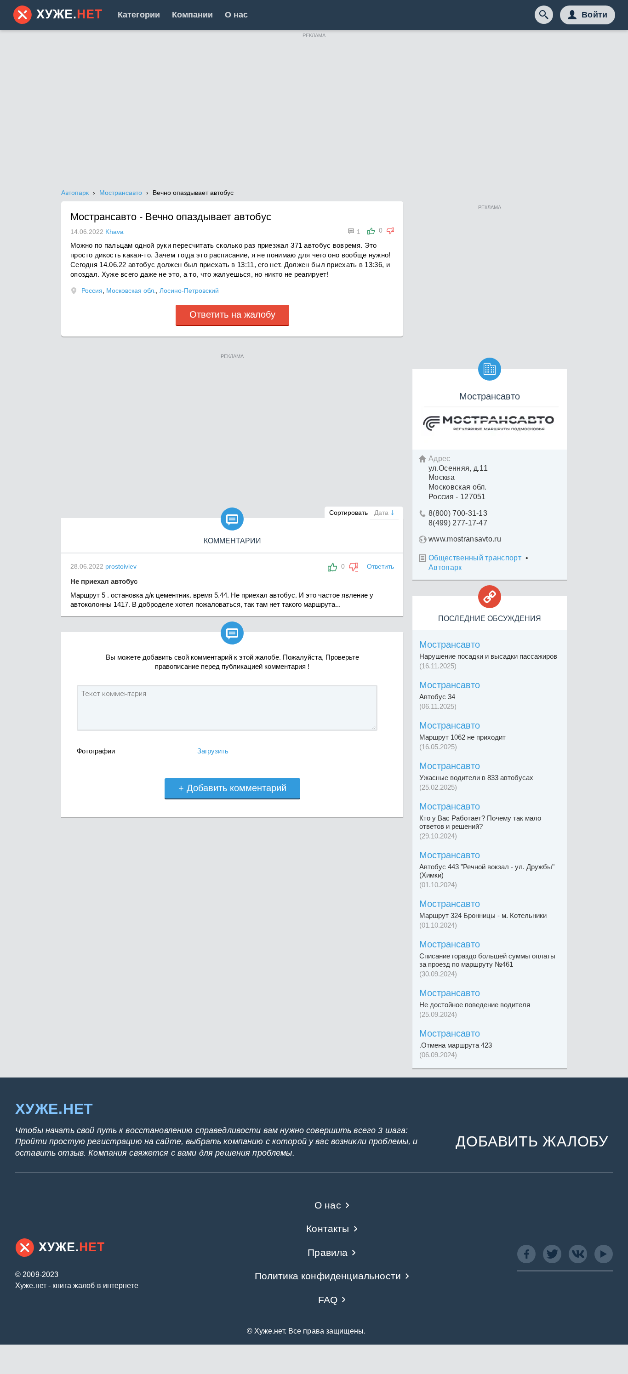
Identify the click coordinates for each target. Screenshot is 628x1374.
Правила (328, 1252)
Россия (92, 290)
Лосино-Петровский (189, 290)
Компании (192, 14)
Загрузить (212, 751)
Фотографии (96, 751)
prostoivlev (121, 566)
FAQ (328, 1299)
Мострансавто (449, 644)
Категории (139, 14)
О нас (236, 14)
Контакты (327, 1228)
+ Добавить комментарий (232, 788)
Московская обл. (131, 290)
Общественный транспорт (474, 558)
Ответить (380, 566)
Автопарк (445, 567)
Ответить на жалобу (232, 314)
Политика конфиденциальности (328, 1276)
